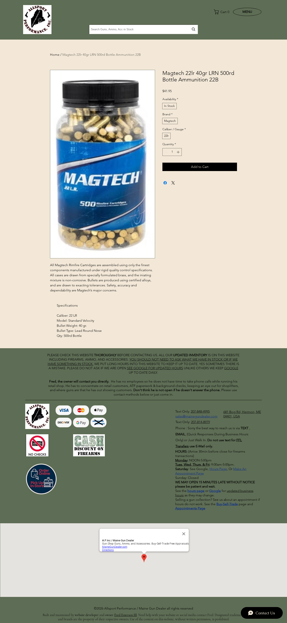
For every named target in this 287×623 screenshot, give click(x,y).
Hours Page (218, 469)
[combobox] (143, 29)
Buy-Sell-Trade (227, 504)
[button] (220, 11)
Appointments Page (190, 508)
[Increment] (178, 152)
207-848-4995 (200, 411)
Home (54, 55)
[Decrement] (165, 152)
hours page (195, 491)
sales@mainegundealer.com (196, 416)
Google (215, 491)
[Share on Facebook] (165, 182)
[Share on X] (173, 182)
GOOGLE (140, 368)
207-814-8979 (200, 422)
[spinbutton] (172, 152)
